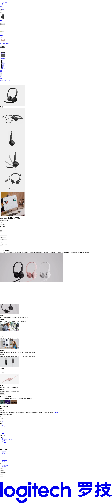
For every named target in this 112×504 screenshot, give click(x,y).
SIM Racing (3, 452)
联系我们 (3, 461)
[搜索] (1, 72)
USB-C (4, 224)
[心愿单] (1, 73)
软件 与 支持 (2, 239)
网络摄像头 (4, 440)
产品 (1, 9)
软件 (1, 70)
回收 (3, 432)
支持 (1, 6)
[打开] (1, 75)
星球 (1, 71)
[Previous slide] (1, 393)
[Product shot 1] (12, 95)
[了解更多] (1, 245)
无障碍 (3, 433)
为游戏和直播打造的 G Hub (6, 465)
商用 (3, 3)
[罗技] (1, 8)
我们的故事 (4, 425)
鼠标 (3, 437)
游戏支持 (3, 459)
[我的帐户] (1, 74)
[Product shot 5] (12, 181)
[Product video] (12, 204)
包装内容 (2, 237)
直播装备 (3, 453)
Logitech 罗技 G (4, 2)
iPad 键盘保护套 (4, 442)
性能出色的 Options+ (5, 466)
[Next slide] (3, 393)
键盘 (3, 438)
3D (1, 107)
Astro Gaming (4, 451)
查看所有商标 (56, 412)
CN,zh (2, 7)
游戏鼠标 (3, 443)
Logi (1, 76)
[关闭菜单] (1, 10)
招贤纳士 (3, 426)
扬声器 (3, 441)
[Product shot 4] (12, 160)
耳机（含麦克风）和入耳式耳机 (7, 439)
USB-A (1, 224)
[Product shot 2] (12, 118)
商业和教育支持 (4, 460)
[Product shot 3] (12, 139)
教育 (3, 4)
